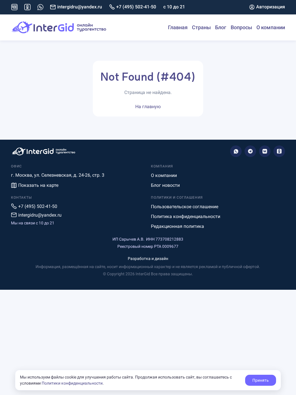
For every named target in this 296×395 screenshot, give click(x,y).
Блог (220, 27)
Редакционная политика (177, 226)
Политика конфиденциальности (185, 216)
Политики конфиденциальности (72, 383)
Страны (201, 27)
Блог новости (165, 185)
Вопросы (241, 27)
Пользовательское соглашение (184, 206)
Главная (178, 27)
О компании (270, 27)
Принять (260, 380)
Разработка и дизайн (148, 258)
